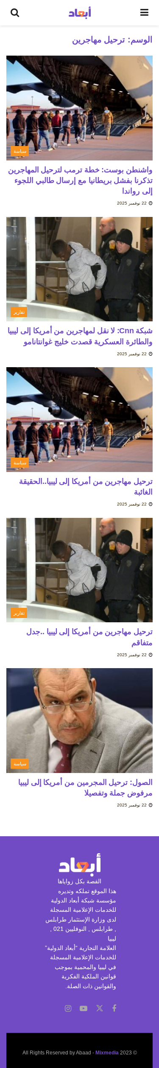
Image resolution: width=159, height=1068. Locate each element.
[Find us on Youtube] (83, 1009)
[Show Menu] (144, 12)
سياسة (20, 151)
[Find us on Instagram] (68, 1009)
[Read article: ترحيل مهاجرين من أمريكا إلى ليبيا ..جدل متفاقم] (79, 570)
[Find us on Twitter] (99, 1008)
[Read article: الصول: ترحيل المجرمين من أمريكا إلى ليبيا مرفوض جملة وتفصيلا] (79, 720)
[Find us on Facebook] (114, 1009)
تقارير (19, 312)
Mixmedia (107, 1053)
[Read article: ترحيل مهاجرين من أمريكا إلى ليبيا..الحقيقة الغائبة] (79, 419)
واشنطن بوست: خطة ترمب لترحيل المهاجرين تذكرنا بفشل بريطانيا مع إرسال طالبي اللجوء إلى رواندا (80, 180)
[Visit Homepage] (80, 12)
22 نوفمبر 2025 (132, 203)
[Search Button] (15, 12)
